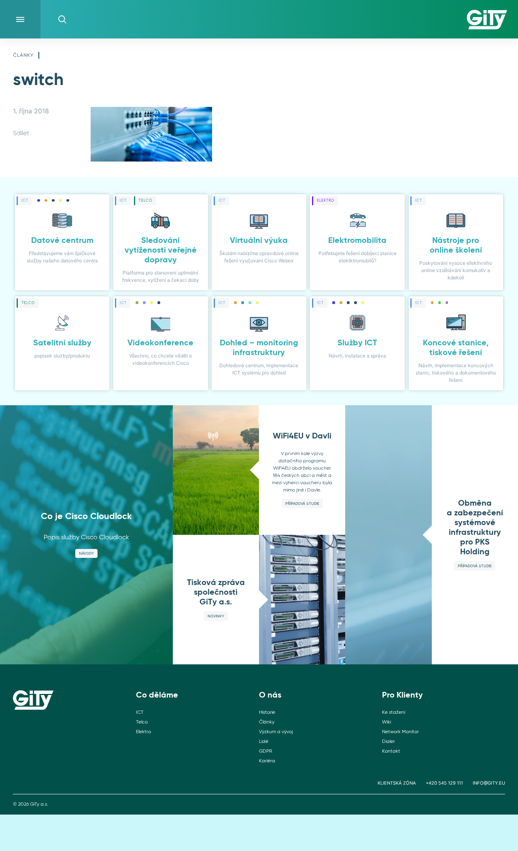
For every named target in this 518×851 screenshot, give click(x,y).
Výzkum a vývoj (276, 732)
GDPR (265, 751)
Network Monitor (400, 732)
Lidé (263, 741)
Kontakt (391, 751)
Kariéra (267, 761)
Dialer (388, 741)
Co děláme (157, 695)
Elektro (143, 732)
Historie (267, 712)
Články (23, 55)
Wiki (386, 722)
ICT (139, 712)
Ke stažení (393, 712)
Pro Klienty (402, 695)
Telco (142, 722)
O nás (270, 695)
